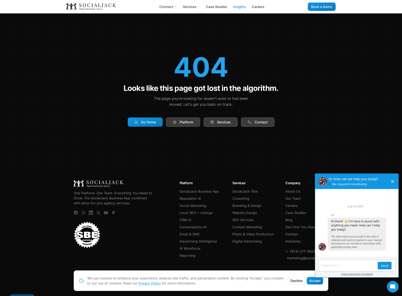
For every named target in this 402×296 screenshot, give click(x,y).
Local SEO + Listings (196, 213)
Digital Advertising (247, 241)
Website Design (244, 213)
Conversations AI (193, 227)
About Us (292, 191)
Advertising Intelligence (198, 241)
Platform (186, 122)
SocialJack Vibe (245, 191)
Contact (261, 122)
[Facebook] (76, 213)
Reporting (187, 255)
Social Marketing (193, 205)
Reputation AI (190, 198)
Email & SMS (190, 234)
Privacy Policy (149, 283)
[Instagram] (83, 213)
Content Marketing (247, 227)
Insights (239, 7)
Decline (296, 281)
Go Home (148, 122)
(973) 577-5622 (302, 251)
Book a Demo (321, 7)
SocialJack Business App (199, 191)
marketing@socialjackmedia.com (307, 258)
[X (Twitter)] (98, 213)
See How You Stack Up (303, 227)
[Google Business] (113, 213)
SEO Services (243, 220)
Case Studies (216, 7)
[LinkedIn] (91, 213)
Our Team (293, 198)
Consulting (240, 198)
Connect (166, 7)
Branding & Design (247, 205)
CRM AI (185, 220)
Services (189, 7)
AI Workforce (190, 248)
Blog (288, 220)
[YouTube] (106, 213)
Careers (258, 7)
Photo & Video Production (253, 234)
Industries (293, 241)
